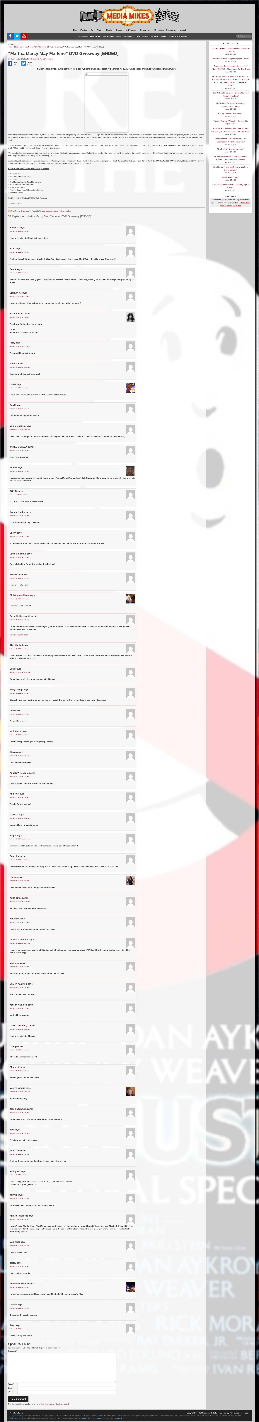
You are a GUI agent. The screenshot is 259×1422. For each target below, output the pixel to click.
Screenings (145, 30)
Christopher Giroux (19, 595)
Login (247, 1413)
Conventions (108, 36)
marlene (62, 211)
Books (109, 30)
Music (100, 30)
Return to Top (17, 1413)
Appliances (83, 36)
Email (10, 1388)
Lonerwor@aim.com (19, 635)
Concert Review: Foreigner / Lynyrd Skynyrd (230, 59)
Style (118, 36)
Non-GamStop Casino (178, 36)
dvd (43, 211)
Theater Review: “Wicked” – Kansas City (230, 121)
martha (68, 211)
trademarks (99, 1418)
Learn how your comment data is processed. (53, 1404)
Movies (83, 30)
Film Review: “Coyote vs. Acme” (230, 149)
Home (76, 30)
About (183, 30)
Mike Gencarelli (33, 59)
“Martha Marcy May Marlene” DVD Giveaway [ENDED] (33, 47)
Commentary (95, 36)
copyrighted (83, 1418)
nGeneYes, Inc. (236, 1413)
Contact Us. (119, 1418)
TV (92, 30)
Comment (12, 1351)
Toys (138, 36)
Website (11, 1392)
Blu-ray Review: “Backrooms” (230, 114)
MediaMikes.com (203, 1413)
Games (119, 30)
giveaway (49, 211)
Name (11, 1384)
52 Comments (48, 59)
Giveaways (159, 30)
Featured (154, 36)
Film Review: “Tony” (230, 177)
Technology (128, 36)
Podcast (163, 36)
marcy (55, 211)
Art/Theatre (131, 30)
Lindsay (14, 877)
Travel (145, 36)
